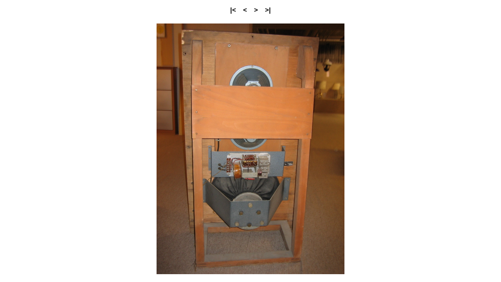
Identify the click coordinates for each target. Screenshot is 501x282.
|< (233, 10)
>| (268, 10)
